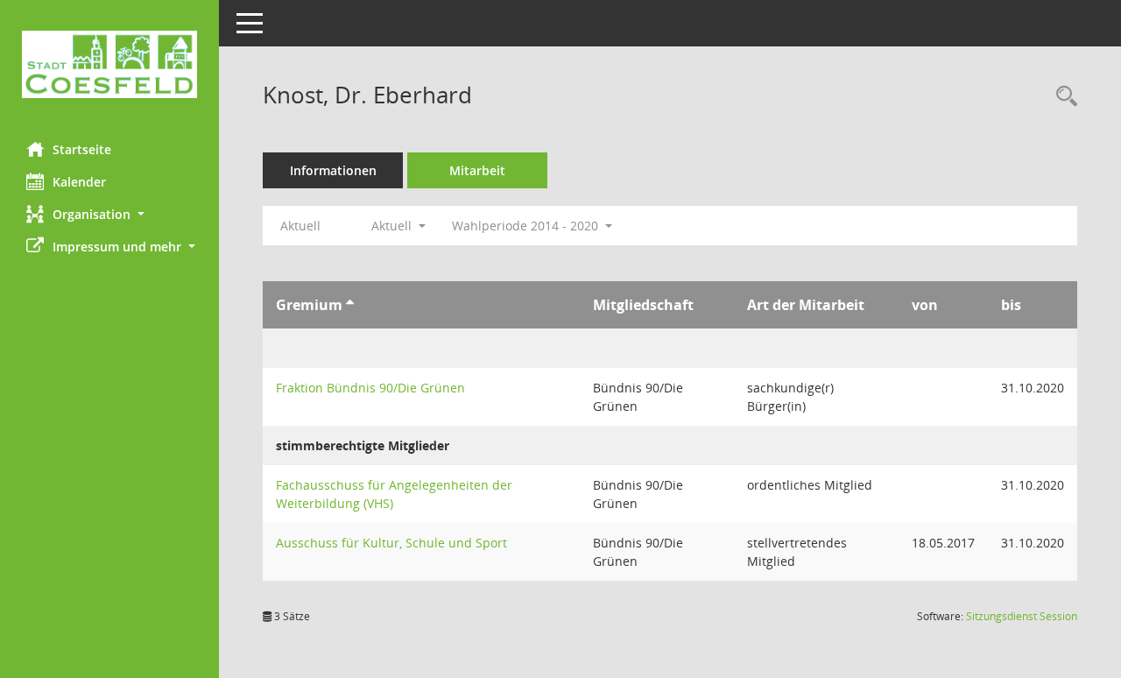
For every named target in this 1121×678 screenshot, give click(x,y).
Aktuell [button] (393, 225)
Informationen (333, 170)
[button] (109, 214)
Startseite (82, 149)
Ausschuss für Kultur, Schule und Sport (391, 542)
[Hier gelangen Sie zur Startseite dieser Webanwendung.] (109, 64)
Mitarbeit (477, 170)
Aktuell (300, 225)
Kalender (79, 181)
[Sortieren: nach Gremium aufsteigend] (350, 304)
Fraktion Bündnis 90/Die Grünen (370, 387)
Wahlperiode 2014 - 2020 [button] (527, 225)
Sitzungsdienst (1021, 616)
